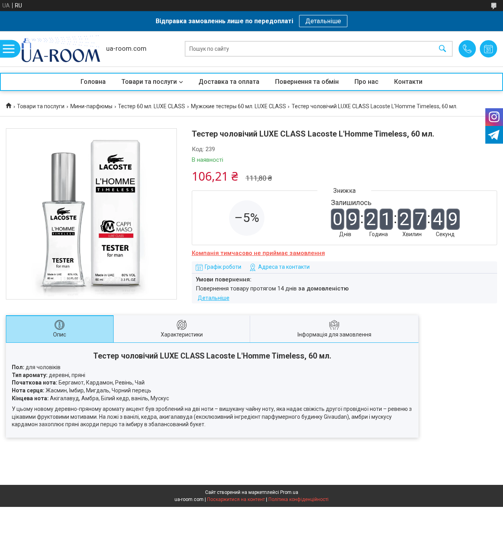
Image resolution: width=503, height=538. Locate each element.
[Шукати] (442, 49)
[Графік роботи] (488, 48)
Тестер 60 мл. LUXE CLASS (151, 106)
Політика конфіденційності (298, 499)
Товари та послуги (149, 81)
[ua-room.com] (61, 48)
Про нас (366, 81)
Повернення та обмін (307, 81)
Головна (93, 81)
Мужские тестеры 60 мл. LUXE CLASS (238, 106)
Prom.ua (289, 492)
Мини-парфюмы (91, 106)
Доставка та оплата (228, 81)
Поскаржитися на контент (236, 499)
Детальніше (323, 21)
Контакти (408, 81)
